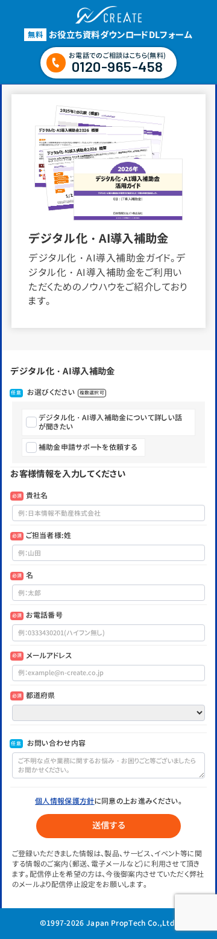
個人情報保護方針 (65, 801)
